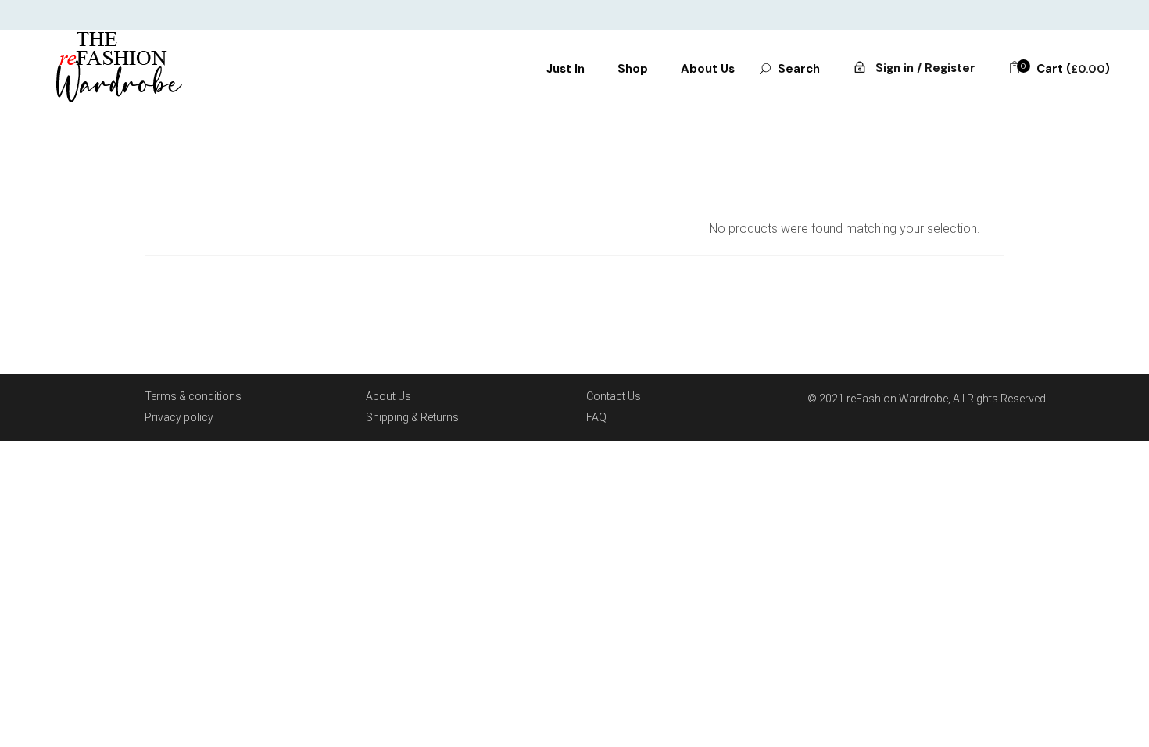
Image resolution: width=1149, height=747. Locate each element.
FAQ (596, 417)
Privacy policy (179, 417)
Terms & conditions (193, 396)
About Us (388, 396)
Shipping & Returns (412, 417)
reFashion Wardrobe (897, 398)
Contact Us (613, 396)
